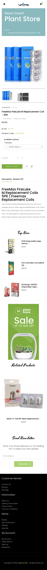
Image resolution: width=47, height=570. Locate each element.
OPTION (8, 143)
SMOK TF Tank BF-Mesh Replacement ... (23, 419)
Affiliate (5, 525)
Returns (5, 487)
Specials (5, 528)
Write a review (20, 118)
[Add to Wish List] (26, 394)
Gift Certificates (8, 522)
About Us (5, 501)
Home (7, 30)
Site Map (5, 490)
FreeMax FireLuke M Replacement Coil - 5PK (24, 33)
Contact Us (6, 484)
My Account (6, 539)
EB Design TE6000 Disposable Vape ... (30, 285)
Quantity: (5, 158)
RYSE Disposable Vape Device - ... (31, 242)
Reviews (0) (18, 179)
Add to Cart (12, 166)
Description (7, 179)
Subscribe (23, 464)
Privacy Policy (7, 506)
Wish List (5, 544)
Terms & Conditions (10, 509)
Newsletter (6, 547)
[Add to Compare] (21, 394)
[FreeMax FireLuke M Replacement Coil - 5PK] (7, 95)
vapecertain (23, 563)
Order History (7, 542)
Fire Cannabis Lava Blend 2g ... (33, 264)
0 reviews (7, 118)
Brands (4, 520)
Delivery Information (10, 503)
